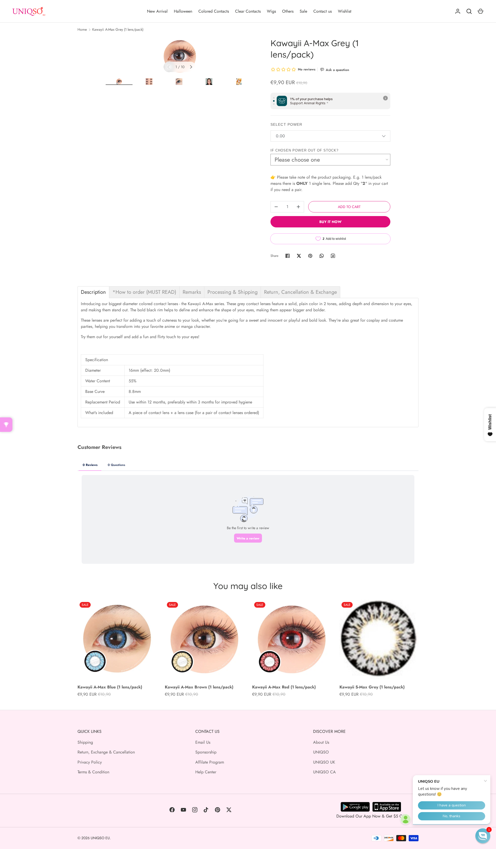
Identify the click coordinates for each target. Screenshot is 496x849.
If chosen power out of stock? (304, 150)
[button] (482, 835)
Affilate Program (209, 762)
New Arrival (157, 11)
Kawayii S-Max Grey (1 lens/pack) (372, 687)
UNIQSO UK (324, 762)
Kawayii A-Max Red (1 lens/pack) (284, 687)
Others (287, 11)
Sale (303, 11)
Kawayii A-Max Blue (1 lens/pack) (110, 687)
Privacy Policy (90, 762)
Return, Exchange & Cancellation (106, 752)
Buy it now (330, 221)
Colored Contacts (213, 11)
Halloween (183, 11)
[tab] (93, 292)
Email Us (202, 742)
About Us (321, 742)
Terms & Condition (93, 772)
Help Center (205, 772)
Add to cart (349, 206)
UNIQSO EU (100, 837)
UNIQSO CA (324, 772)
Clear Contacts (248, 11)
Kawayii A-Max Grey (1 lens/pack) (117, 29)
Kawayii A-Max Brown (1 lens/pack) (199, 687)
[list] (180, 56)
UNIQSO (321, 752)
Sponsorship (205, 752)
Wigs (271, 11)
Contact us (322, 11)
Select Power (286, 124)
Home (82, 29)
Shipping (85, 742)
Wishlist (344, 11)
